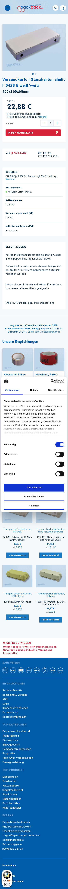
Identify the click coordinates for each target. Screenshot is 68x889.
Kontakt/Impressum (14, 716)
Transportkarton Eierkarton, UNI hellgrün (17, 594)
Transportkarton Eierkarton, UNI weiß (17, 530)
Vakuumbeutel (10, 785)
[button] (32, 73)
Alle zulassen (34, 487)
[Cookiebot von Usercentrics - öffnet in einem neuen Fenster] (50, 381)
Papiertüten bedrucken (16, 822)
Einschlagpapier (11, 798)
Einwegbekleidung (13, 762)
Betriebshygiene (12, 844)
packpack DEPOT (12, 848)
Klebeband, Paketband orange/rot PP (48, 376)
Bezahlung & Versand (14, 694)
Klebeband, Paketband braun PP (15, 376)
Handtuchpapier (11, 807)
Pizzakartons (10, 740)
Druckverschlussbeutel (16, 731)
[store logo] (30, 8)
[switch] (59, 454)
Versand (42, 117)
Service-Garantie (12, 690)
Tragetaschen (10, 735)
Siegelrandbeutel (12, 790)
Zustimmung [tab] (12, 390)
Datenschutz (10, 712)
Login (5, 703)
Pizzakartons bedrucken (16, 826)
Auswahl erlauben (34, 496)
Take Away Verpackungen (17, 757)
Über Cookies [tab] (55, 390)
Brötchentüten (11, 803)
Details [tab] (34, 390)
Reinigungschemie (13, 839)
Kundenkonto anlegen (15, 708)
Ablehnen (34, 505)
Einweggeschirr (11, 744)
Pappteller (8, 753)
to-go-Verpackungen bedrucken (21, 835)
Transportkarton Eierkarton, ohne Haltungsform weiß (51, 530)
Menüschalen (10, 776)
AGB (4, 699)
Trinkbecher (9, 781)
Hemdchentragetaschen (16, 749)
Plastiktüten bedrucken (16, 831)
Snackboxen (9, 794)
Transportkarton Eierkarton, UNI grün (51, 594)
